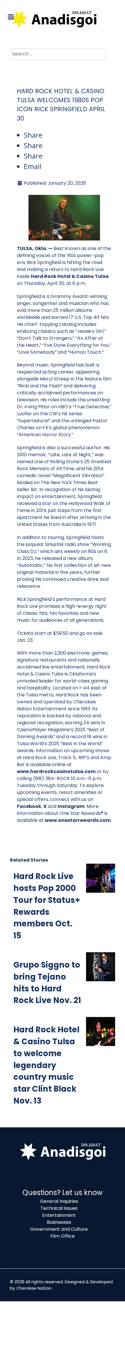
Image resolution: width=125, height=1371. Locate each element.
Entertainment (59, 1215)
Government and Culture (59, 1229)
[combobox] (58, 54)
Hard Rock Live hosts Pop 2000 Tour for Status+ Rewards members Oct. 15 (46, 906)
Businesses (59, 1222)
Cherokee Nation (33, 1288)
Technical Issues (59, 1208)
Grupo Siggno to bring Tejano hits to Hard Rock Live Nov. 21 (47, 982)
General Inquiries (59, 1201)
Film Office (62, 1236)
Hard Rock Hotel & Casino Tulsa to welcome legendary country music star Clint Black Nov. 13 (46, 1065)
